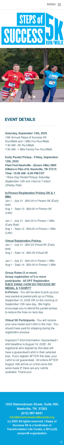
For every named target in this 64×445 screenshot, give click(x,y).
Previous (4, 75)
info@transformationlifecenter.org (32, 417)
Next (59, 75)
